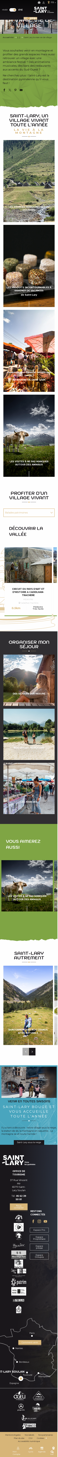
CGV (31, 1438)
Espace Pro (39, 1230)
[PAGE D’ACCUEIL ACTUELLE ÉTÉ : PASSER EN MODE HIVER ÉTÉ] (12, 10)
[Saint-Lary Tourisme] (43, 10)
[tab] (26, 513)
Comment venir (30, 1342)
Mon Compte (16, 1453)
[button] (26, 1051)
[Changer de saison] (13, 10)
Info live (52, 1453)
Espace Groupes (39, 1256)
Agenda (41, 1452)
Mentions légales (13, 1435)
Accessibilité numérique (29, 1441)
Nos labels (29, 1435)
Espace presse (39, 1247)
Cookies (40, 1438)
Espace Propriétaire (39, 1238)
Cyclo (30, 1452)
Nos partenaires (45, 1435)
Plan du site (19, 1438)
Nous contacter (19, 1207)
